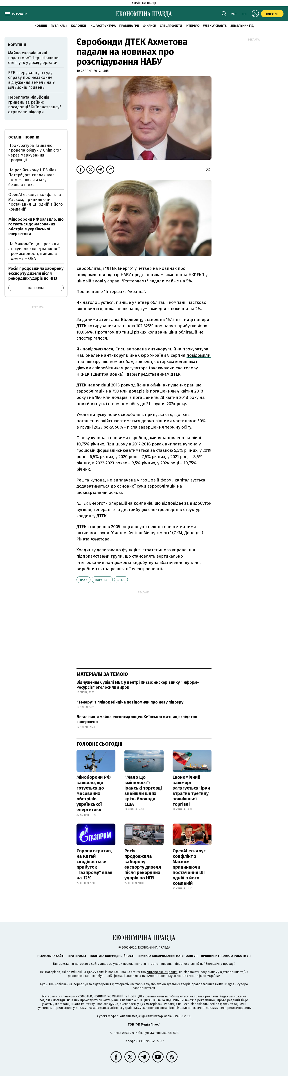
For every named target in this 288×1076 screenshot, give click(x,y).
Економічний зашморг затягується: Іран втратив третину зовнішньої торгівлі (191, 790)
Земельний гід (242, 26)
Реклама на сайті (50, 956)
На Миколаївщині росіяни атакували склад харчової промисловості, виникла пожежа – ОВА (34, 251)
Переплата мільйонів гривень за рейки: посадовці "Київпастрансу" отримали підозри (34, 104)
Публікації (59, 26)
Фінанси (149, 26)
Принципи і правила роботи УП (226, 956)
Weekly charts (215, 26)
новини (40, 26)
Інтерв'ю (192, 26)
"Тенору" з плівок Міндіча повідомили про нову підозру (129, 702)
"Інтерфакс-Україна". (125, 291)
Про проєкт (77, 956)
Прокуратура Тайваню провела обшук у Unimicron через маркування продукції (35, 153)
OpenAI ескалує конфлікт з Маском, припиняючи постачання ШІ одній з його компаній (189, 867)
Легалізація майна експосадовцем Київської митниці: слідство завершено (136, 719)
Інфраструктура (103, 26)
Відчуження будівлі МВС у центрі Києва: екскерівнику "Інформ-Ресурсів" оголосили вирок (137, 685)
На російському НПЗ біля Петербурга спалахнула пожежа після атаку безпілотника (32, 177)
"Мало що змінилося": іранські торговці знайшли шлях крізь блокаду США (143, 790)
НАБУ (83, 579)
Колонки (78, 26)
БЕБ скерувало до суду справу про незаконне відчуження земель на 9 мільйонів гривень (31, 80)
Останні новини (23, 137)
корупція (102, 579)
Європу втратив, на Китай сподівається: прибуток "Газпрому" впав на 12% (94, 864)
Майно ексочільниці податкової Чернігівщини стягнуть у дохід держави (33, 57)
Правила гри (129, 26)
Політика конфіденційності (112, 956)
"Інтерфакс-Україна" (162, 972)
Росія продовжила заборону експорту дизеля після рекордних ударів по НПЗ (142, 864)
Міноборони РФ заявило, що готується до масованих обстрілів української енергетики (93, 793)
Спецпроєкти (171, 26)
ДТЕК (120, 579)
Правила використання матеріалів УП (168, 956)
